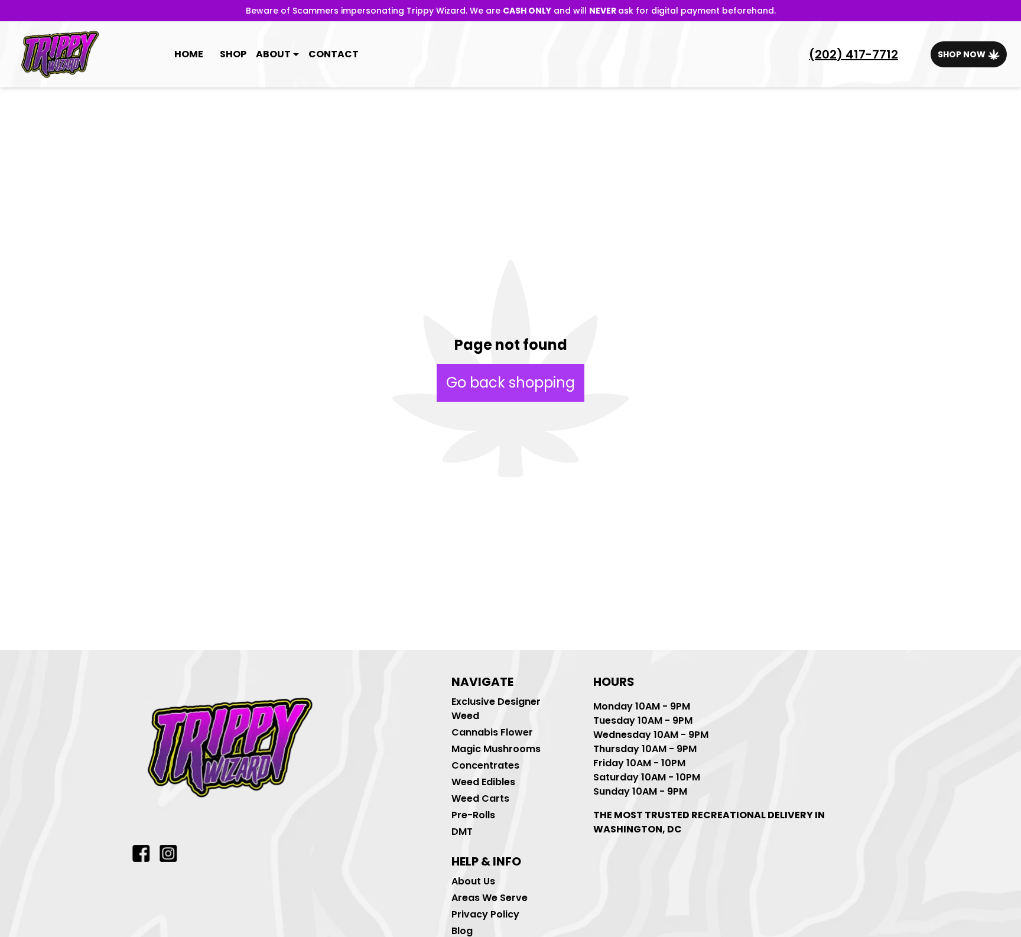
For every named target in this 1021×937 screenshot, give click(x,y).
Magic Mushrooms (496, 749)
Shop (233, 54)
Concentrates (485, 765)
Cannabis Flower (492, 732)
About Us (473, 881)
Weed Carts (480, 798)
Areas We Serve (489, 898)
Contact (333, 54)
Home (188, 54)
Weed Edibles (483, 782)
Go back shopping (510, 382)
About (273, 54)
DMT (462, 831)
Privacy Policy (485, 914)
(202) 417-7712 (853, 54)
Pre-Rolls (473, 815)
